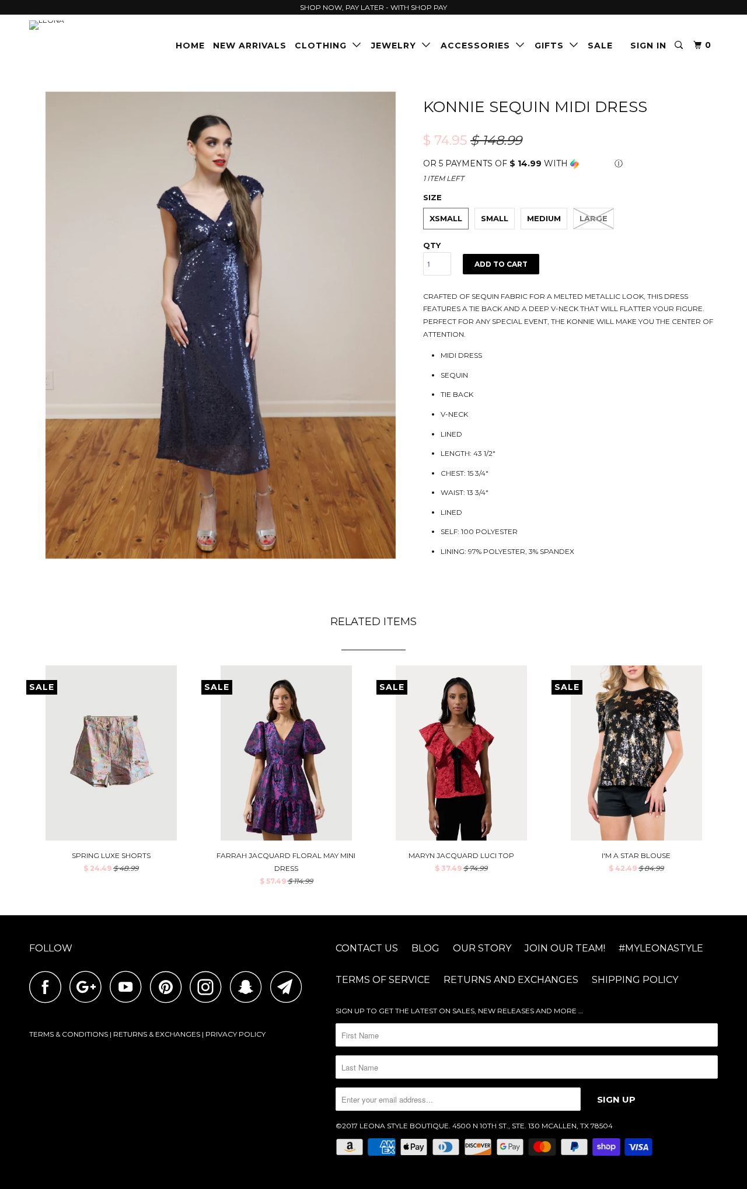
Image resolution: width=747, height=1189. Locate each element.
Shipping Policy (635, 979)
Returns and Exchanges (511, 979)
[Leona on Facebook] (48, 987)
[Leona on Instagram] (209, 987)
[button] (570, 163)
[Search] (679, 45)
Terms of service (383, 979)
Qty (432, 245)
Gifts (552, 45)
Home (190, 45)
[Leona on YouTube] (129, 987)
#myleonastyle (661, 948)
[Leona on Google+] (88, 987)
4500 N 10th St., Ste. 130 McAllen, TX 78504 (532, 1125)
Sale (600, 45)
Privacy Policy (235, 1034)
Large (594, 218)
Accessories (478, 45)
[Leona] (89, 25)
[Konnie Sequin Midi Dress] (220, 325)
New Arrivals (250, 45)
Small (494, 218)
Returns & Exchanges (156, 1034)
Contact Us (367, 948)
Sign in (648, 45)
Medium (544, 218)
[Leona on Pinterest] (169, 987)
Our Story (482, 948)
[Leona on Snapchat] (249, 987)
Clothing (323, 45)
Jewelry (396, 45)
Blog (425, 948)
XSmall (446, 218)
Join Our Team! (565, 948)
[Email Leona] (289, 987)
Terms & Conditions (68, 1034)
